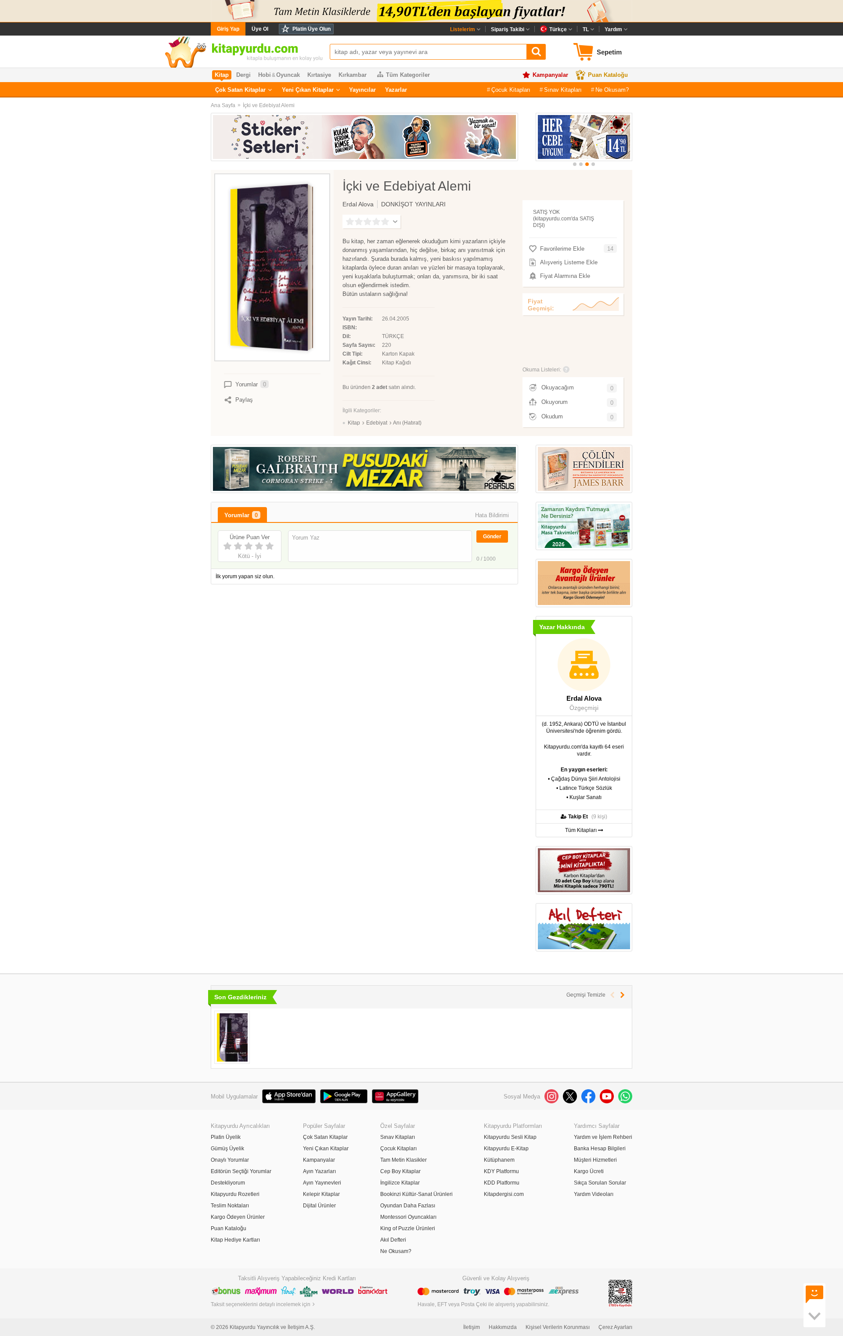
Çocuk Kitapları (510, 89)
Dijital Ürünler (319, 1206)
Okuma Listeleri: (541, 370)
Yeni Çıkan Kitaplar (308, 89)
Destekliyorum (228, 1183)
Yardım (613, 29)
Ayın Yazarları (319, 1171)
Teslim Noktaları (230, 1206)
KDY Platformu (501, 1171)
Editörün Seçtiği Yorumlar (241, 1171)
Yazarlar (396, 89)
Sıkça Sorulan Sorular (600, 1183)
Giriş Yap (228, 29)
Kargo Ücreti (589, 1171)
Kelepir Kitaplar (321, 1194)
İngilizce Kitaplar (400, 1183)
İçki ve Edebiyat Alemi (269, 105)
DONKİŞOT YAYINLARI (413, 204)
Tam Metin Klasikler (403, 1160)
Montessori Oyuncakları (408, 1217)
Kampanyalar (550, 75)
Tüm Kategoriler (408, 75)
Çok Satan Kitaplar (240, 89)
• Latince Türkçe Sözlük (584, 788)
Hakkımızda (503, 1327)
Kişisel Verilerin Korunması (558, 1327)
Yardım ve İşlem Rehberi (603, 1137)
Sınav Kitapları (563, 89)
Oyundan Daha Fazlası (407, 1206)
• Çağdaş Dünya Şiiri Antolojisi (584, 779)
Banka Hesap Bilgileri (600, 1148)
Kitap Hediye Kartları (235, 1240)
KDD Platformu (501, 1183)
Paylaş (244, 399)
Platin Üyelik (226, 1137)
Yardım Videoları (593, 1194)
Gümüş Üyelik (227, 1148)
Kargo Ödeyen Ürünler (238, 1217)
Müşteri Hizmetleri (595, 1160)
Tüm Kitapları (581, 830)
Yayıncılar (362, 89)
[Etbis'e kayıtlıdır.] (620, 1293)
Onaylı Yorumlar (230, 1160)
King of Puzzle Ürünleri (407, 1228)
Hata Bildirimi (492, 515)
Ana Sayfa (223, 105)
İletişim (471, 1327)
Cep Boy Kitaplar (400, 1171)
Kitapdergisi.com (504, 1194)
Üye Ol (260, 29)
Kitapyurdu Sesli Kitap (510, 1137)
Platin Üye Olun (311, 29)
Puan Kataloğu (608, 75)
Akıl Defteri (393, 1240)
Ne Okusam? (612, 89)
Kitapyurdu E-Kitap (506, 1148)
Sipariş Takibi (507, 29)
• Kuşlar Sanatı (584, 797)
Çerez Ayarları (615, 1327)
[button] (574, 164)
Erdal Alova (358, 204)
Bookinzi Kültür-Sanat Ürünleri (416, 1194)
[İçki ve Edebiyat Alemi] (232, 1037)
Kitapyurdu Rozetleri (235, 1194)
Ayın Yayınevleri (322, 1183)
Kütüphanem (499, 1160)
